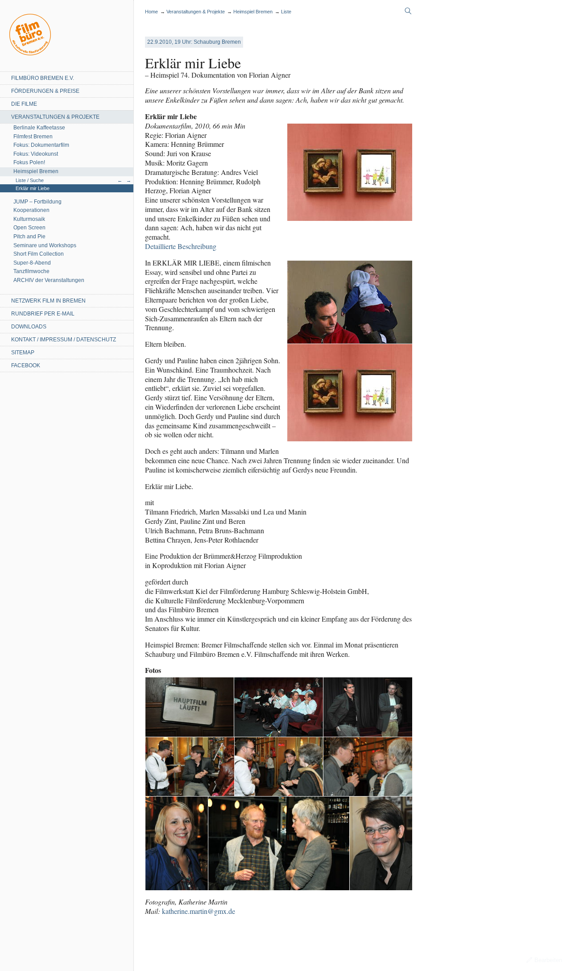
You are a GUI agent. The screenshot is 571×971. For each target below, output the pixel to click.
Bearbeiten (548, 960)
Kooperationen (31, 210)
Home (30, 34)
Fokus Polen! (29, 162)
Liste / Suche (30, 180)
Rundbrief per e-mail (42, 314)
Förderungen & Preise (45, 91)
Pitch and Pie (29, 236)
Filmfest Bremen (33, 136)
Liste (286, 11)
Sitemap (22, 352)
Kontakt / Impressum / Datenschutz (63, 339)
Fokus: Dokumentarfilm (41, 145)
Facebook (25, 365)
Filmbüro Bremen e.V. (42, 78)
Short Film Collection (38, 254)
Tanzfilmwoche (31, 271)
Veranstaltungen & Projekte (55, 117)
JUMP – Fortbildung (37, 202)
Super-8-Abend (32, 263)
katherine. (198, 911)
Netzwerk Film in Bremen (48, 301)
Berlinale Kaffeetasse (39, 127)
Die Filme (24, 104)
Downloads (28, 327)
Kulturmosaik (29, 219)
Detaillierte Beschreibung (180, 246)
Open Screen (29, 227)
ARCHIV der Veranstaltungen (48, 280)
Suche (408, 11)
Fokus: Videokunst (35, 154)
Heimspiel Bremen (35, 171)
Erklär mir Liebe (33, 188)
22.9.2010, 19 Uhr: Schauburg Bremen (194, 42)
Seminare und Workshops (44, 245)
